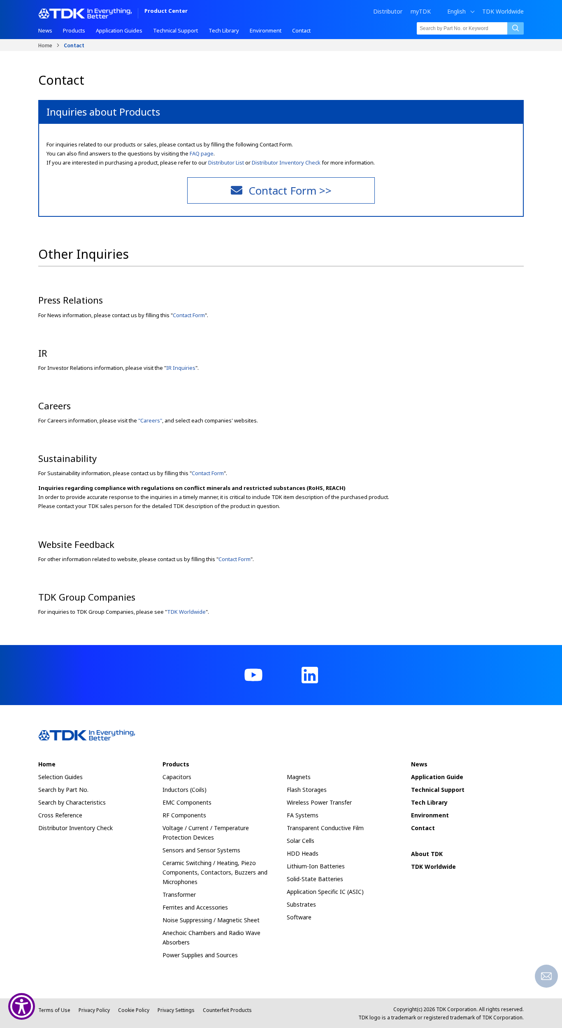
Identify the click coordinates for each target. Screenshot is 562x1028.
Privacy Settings (176, 1010)
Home (45, 45)
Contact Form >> (290, 190)
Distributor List (226, 162)
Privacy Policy (94, 1010)
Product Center (166, 11)
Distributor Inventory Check (286, 162)
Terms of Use (54, 1010)
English (456, 11)
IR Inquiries (180, 367)
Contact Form (189, 315)
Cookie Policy (133, 1010)
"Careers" (150, 420)
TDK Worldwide (503, 11)
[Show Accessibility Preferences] (21, 1006)
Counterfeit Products (227, 1010)
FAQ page (202, 153)
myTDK (421, 11)
